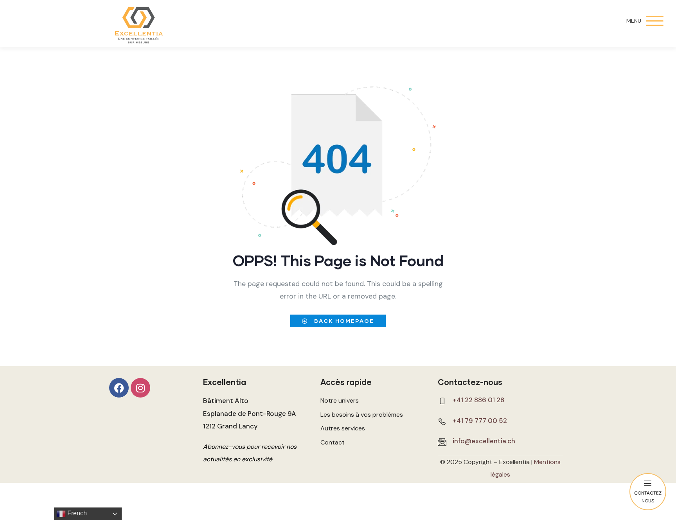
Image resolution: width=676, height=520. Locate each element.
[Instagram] (140, 388)
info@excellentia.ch (484, 441)
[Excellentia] (138, 25)
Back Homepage (343, 320)
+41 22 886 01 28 (478, 400)
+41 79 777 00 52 (480, 420)
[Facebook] (119, 388)
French (76, 513)
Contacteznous (648, 497)
